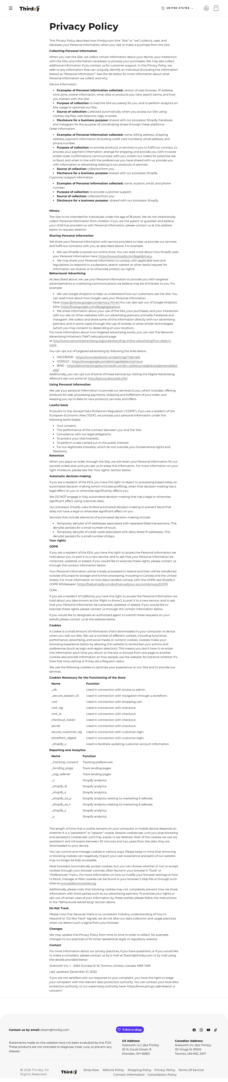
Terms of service (191, 1070)
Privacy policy (164, 1070)
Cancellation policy (162, 1074)
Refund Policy (113, 1070)
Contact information (129, 1074)
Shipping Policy (140, 1070)
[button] (11, 8)
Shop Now (91, 1070)
